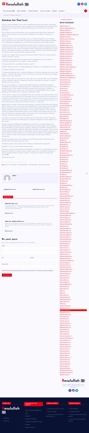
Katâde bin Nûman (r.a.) (66, 252)
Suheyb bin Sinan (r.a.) (65, 305)
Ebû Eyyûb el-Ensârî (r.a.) (66, 150)
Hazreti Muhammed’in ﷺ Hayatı (33, 410)
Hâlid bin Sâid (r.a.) (64, 211)
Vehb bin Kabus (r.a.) (65, 353)
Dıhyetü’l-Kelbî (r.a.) (64, 133)
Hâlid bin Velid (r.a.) (65, 374)
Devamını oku (9, 213)
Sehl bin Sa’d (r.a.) (64, 295)
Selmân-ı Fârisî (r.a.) (64, 301)
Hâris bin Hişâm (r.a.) (65, 217)
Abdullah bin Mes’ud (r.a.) (66, 56)
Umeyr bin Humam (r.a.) (65, 335)
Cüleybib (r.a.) (63, 131)
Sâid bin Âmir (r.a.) (64, 288)
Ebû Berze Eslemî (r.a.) (65, 142)
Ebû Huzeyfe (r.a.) (64, 157)
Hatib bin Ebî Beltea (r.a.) (66, 224)
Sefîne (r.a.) (62, 292)
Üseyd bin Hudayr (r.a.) (65, 346)
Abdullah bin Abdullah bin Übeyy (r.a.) (69, 34)
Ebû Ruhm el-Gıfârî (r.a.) (66, 176)
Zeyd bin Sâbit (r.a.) (64, 366)
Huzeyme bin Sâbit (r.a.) (65, 234)
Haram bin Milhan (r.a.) (65, 215)
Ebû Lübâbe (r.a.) (64, 168)
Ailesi (26, 413)
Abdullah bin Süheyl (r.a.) (66, 64)
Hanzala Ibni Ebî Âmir (65, 368)
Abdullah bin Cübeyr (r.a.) (66, 45)
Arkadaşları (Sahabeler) (66, 19)
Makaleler (54, 11)
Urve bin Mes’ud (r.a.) (65, 340)
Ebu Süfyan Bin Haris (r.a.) (66, 370)
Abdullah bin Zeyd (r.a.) (65, 71)
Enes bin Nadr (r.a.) (64, 193)
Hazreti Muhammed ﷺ (8, 11)
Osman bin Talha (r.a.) (65, 273)
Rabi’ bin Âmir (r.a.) (64, 275)
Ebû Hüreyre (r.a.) (64, 159)
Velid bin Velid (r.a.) (64, 355)
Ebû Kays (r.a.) (63, 163)
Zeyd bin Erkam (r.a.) (65, 359)
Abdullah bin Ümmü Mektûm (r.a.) (68, 66)
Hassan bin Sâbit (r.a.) (65, 221)
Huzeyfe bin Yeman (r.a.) (66, 232)
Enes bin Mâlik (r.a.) (64, 191)
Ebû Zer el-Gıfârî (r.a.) (65, 189)
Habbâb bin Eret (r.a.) (65, 204)
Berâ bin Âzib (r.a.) (64, 107)
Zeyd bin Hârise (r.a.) (65, 361)
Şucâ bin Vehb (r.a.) (64, 316)
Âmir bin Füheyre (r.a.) (65, 101)
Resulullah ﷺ (73, 381)
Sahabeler (27, 416)
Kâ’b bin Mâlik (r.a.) (64, 245)
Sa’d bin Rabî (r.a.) (64, 280)
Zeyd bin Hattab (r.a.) (65, 363)
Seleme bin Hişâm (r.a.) (65, 299)
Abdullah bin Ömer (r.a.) (66, 58)
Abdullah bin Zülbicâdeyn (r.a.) (67, 75)
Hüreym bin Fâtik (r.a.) (65, 236)
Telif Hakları (6, 421)
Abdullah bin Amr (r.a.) (65, 36)
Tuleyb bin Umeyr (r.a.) (65, 323)
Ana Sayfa (6, 15)
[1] (7, 154)
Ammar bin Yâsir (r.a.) (65, 84)
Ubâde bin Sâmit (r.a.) (65, 325)
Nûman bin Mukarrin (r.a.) (66, 269)
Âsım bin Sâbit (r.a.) (64, 103)
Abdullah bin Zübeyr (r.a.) (66, 73)
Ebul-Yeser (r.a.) (63, 187)
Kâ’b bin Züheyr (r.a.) (65, 249)
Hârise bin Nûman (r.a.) (65, 219)
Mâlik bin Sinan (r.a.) (65, 254)
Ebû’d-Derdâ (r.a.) (64, 146)
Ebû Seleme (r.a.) (64, 180)
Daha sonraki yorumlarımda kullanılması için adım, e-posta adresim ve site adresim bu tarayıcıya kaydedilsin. (28, 270)
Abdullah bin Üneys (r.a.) (66, 69)
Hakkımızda (6, 418)
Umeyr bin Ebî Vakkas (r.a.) (66, 338)
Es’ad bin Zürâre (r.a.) (65, 198)
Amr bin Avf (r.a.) (64, 90)
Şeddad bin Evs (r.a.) (65, 312)
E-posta (32, 257)
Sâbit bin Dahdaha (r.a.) (65, 284)
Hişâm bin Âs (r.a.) (64, 226)
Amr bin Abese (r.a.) (64, 86)
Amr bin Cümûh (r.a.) (65, 92)
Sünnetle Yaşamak (33, 11)
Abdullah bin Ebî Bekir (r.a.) (66, 47)
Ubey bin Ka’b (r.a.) (64, 329)
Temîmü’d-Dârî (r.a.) (64, 318)
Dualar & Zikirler (74, 408)
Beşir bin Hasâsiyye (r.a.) (66, 114)
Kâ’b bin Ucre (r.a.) (64, 247)
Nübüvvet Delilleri (21, 11)
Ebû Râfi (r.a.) (63, 174)
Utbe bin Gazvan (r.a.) (65, 342)
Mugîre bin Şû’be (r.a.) (65, 264)
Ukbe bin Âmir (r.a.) (64, 331)
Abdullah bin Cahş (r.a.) (65, 43)
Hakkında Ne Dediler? (30, 418)
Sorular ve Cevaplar (45, 11)
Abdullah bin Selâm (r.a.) (66, 62)
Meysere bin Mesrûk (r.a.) (66, 256)
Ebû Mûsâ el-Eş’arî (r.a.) (65, 172)
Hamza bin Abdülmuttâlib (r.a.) (67, 213)
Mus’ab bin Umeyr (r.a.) (65, 267)
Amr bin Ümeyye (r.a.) (65, 97)
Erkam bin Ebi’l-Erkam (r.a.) (66, 196)
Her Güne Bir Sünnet (75, 411)
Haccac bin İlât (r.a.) (65, 208)
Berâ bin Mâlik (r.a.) (64, 109)
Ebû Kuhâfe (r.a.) (64, 165)
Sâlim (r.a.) (62, 290)
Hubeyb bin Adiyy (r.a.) (65, 228)
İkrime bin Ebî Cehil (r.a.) (66, 239)
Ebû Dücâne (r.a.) (64, 148)
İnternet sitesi (5, 264)
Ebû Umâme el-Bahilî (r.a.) (66, 185)
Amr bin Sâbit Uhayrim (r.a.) (66, 94)
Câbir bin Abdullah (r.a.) (66, 122)
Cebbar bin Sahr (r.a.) (65, 127)
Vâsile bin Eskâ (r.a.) (65, 351)
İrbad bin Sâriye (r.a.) (65, 243)
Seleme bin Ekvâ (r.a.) (65, 297)
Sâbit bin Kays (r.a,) (64, 286)
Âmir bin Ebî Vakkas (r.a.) (66, 99)
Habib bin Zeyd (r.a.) (65, 206)
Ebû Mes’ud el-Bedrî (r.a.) (66, 170)
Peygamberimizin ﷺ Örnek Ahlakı (33, 421)
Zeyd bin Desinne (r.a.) (65, 357)
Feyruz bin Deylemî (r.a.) (65, 202)
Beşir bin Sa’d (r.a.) (64, 116)
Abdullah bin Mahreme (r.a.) (66, 53)
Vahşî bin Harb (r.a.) (65, 348)
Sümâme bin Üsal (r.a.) (15, 15)
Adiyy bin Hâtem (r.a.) (65, 79)
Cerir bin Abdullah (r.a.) (65, 129)
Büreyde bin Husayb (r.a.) (66, 120)
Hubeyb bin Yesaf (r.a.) (65, 230)
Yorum (3, 245)
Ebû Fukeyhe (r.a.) (64, 153)
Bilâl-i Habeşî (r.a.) (64, 118)
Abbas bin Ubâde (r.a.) (65, 30)
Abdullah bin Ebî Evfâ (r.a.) (66, 49)
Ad (3, 257)
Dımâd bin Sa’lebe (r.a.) (65, 135)
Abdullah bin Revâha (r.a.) (66, 60)
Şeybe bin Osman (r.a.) (65, 314)
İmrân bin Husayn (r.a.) (65, 241)
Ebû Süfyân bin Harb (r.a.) (66, 372)
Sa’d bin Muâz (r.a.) (64, 277)
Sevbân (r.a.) (63, 303)
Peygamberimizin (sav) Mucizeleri (56, 408)
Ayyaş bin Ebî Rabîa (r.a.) (66, 105)
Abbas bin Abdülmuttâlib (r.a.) (67, 28)
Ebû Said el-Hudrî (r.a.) (65, 178)
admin (14, 175)
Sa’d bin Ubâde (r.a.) (65, 282)
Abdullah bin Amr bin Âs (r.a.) (67, 38)
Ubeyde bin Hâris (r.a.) (65, 327)
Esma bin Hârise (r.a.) (65, 200)
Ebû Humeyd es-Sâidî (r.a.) (66, 155)
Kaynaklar (61, 11)
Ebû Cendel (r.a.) (64, 144)
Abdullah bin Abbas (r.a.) (66, 32)
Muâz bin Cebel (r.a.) (65, 262)
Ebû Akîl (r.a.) (63, 140)
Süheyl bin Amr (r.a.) (65, 308)
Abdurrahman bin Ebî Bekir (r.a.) (68, 77)
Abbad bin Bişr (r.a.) (65, 26)
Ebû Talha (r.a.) (63, 183)
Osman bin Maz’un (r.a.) (65, 271)
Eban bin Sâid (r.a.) (64, 137)
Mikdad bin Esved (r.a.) (65, 258)
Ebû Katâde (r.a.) (64, 161)
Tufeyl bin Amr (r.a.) (64, 320)
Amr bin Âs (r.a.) (64, 88)
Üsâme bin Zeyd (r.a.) (65, 344)
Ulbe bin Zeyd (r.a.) (64, 333)
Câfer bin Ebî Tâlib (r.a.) (65, 125)
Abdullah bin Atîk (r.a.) (65, 41)
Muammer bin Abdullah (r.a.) (67, 260)
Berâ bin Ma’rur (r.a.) (65, 112)
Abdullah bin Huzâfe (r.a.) (66, 51)
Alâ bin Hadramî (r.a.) (65, 82)
